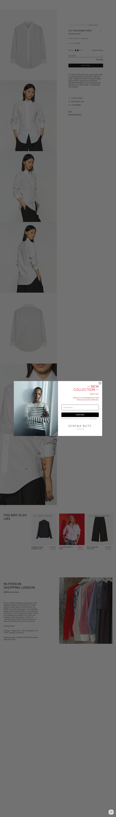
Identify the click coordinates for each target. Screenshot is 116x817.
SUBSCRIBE (80, 415)
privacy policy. (93, 418)
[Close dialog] (100, 383)
